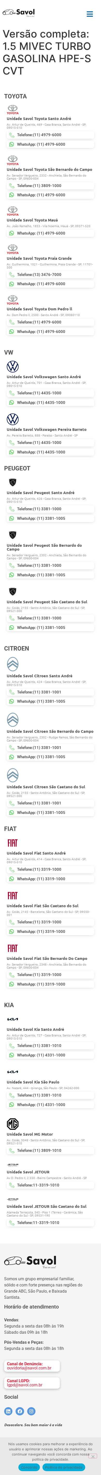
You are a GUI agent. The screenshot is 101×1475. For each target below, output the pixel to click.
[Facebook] (20, 1411)
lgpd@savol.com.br (24, 1382)
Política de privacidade (64, 1467)
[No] (92, 1456)
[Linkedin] (8, 1411)
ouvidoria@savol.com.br (29, 1365)
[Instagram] (31, 1411)
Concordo (29, 1467)
